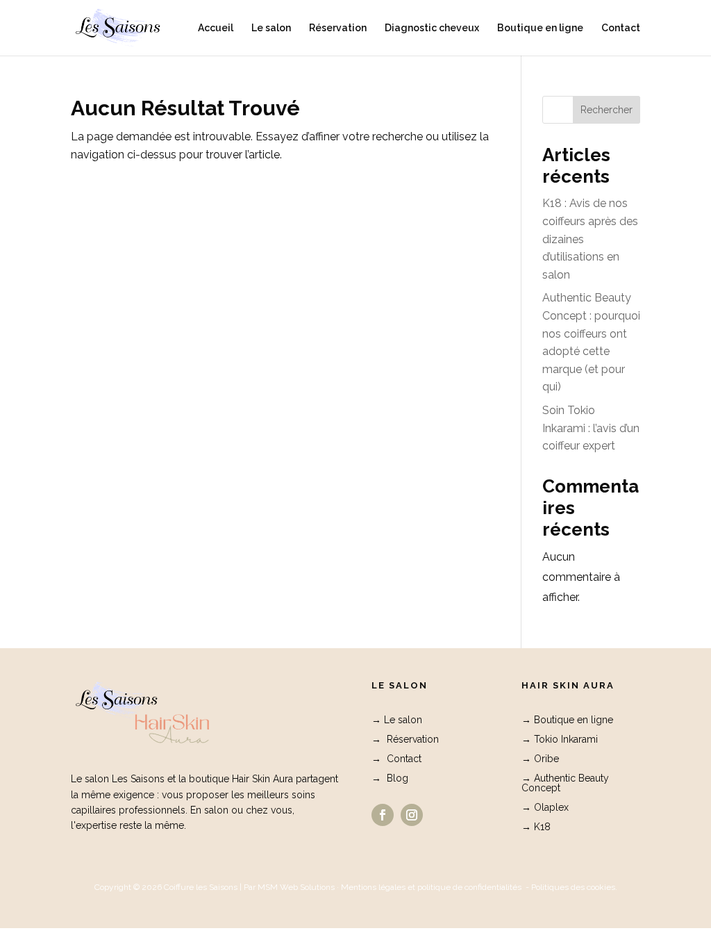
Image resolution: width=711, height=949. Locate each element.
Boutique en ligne (540, 28)
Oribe (546, 758)
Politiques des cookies (573, 887)
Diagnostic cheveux (432, 28)
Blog (397, 778)
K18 (542, 826)
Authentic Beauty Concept (565, 783)
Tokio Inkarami (566, 739)
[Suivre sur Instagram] (412, 815)
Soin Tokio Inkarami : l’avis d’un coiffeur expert (590, 428)
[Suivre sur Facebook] (382, 815)
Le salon (271, 28)
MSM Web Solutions (296, 887)
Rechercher (606, 109)
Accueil (215, 28)
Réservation (338, 28)
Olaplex (551, 807)
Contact (620, 28)
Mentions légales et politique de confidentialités (431, 887)
